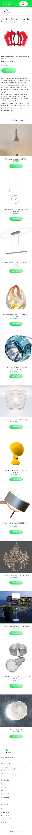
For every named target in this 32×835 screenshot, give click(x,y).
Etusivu (3, 22)
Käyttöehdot (5, 815)
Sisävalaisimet (13, 57)
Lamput (3, 784)
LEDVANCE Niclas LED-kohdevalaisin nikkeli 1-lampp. (16, 678)
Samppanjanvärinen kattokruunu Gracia (16, 575)
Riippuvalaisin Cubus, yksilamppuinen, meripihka (16, 210)
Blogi (3, 809)
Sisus (3, 790)
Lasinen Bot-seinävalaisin (16, 729)
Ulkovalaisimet (5, 797)
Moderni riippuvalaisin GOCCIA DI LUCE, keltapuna (16, 316)
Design (3, 58)
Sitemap (3, 822)
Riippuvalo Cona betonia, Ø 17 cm (16, 159)
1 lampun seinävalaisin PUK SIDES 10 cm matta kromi (16, 524)
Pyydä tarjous (23, 3)
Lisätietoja (9, 70)
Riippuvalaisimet (24, 57)
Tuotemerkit (5, 794)
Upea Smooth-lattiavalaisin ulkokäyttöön (16, 626)
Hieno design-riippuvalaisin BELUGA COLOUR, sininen (16, 368)
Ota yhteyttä (5, 812)
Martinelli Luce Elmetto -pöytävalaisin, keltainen (16, 471)
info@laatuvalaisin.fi (7, 774)
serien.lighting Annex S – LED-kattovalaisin (16, 420)
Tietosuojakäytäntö (7, 819)
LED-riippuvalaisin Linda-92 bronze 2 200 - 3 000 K (16, 263)
